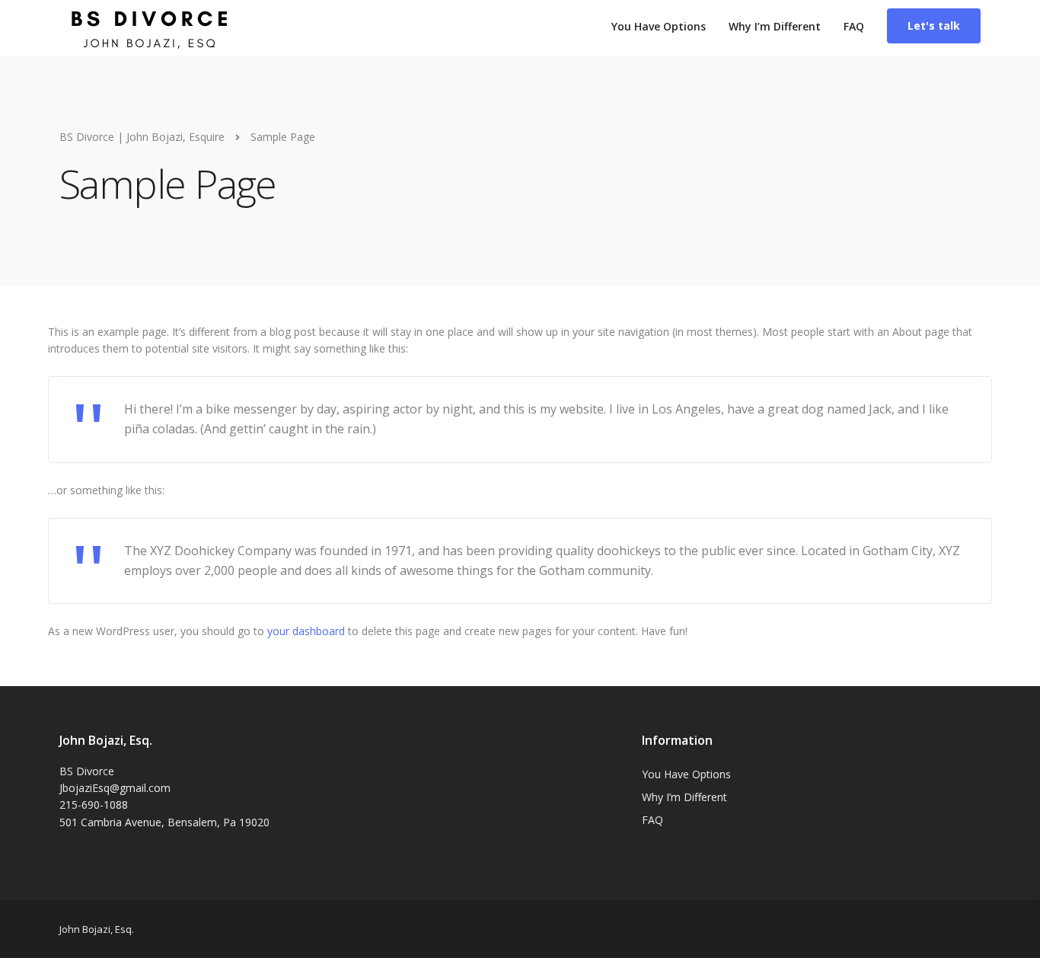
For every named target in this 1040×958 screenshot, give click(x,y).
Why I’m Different (775, 26)
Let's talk (934, 25)
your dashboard (306, 631)
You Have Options (658, 26)
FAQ (854, 26)
